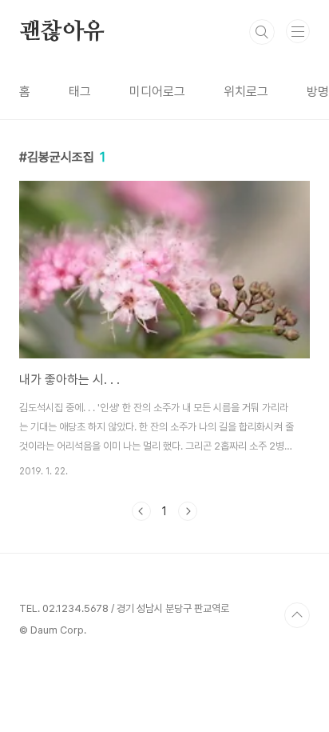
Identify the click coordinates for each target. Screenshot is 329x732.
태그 (80, 91)
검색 (262, 32)
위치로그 (246, 91)
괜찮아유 (62, 32)
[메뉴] (298, 31)
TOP (297, 615)
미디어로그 (157, 91)
